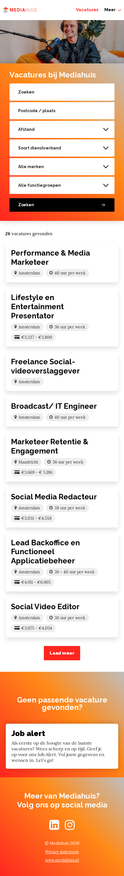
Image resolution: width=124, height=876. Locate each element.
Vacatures (87, 9)
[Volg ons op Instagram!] (70, 827)
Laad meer (62, 653)
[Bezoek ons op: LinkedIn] (54, 827)
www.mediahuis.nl (62, 860)
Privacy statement (62, 851)
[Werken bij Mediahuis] (20, 10)
